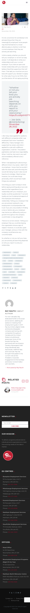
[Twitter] (5, 288)
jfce (23, 269)
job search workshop (9, 274)
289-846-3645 (12, 582)
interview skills (8, 269)
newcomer (7, 280)
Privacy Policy (20, 598)
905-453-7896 (12, 484)
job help (12, 272)
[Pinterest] (7, 288)
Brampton (21, 255)
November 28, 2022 (14, 125)
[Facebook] (3, 288)
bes (14, 255)
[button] (23, 381)
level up (14, 277)
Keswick (6, 277)
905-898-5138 (12, 555)
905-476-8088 (12, 508)
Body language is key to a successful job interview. (18, 390)
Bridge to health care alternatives (13, 258)
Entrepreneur (7, 263)
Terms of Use (15, 600)
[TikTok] (20, 592)
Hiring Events (7, 266)
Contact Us (9, 598)
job (5, 272)
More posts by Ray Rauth (15, 367)
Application (7, 252)
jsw (20, 274)
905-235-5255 (12, 570)
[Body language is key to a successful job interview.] (7, 390)
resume (14, 283)
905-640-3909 (12, 532)
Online (6, 283)
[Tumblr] (10, 288)
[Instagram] (16, 592)
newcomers (17, 280)
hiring (16, 263)
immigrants (18, 266)
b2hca (16, 252)
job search (21, 272)
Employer (18, 260)
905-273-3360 (12, 496)
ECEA (10, 260)
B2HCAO (6, 255)
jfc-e (17, 269)
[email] (15, 423)
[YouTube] (18, 592)
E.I (4, 260)
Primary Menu (26, 2)
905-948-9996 (12, 520)
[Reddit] (15, 288)
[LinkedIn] (13, 288)
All (3, 29)
